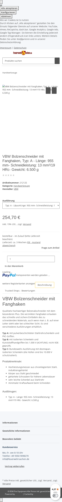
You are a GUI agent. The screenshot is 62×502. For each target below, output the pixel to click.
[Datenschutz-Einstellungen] (1, 2)
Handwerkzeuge (22, 185)
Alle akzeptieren (9, 8)
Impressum (5, 47)
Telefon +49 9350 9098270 (15, 455)
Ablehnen (6, 16)
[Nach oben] (1, 500)
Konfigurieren (8, 12)
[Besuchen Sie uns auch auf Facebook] (4, 471)
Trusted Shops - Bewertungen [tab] (20, 290)
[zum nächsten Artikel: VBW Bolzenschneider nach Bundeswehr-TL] (24, 73)
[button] (10, 422)
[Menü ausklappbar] (6, 52)
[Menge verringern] (4, 259)
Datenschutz (20, 47)
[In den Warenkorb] (4, 83)
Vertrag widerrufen (14, 466)
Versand (27, 224)
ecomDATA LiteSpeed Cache (45, 494)
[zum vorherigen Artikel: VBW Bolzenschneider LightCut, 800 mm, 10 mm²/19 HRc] (19, 73)
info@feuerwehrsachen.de (15, 459)
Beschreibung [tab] (45, 284)
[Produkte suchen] (57, 61)
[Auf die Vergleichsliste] (48, 90)
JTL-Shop (19, 494)
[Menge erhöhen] (57, 259)
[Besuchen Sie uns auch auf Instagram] (4, 474)
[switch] (55, 495)
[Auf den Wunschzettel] (54, 90)
